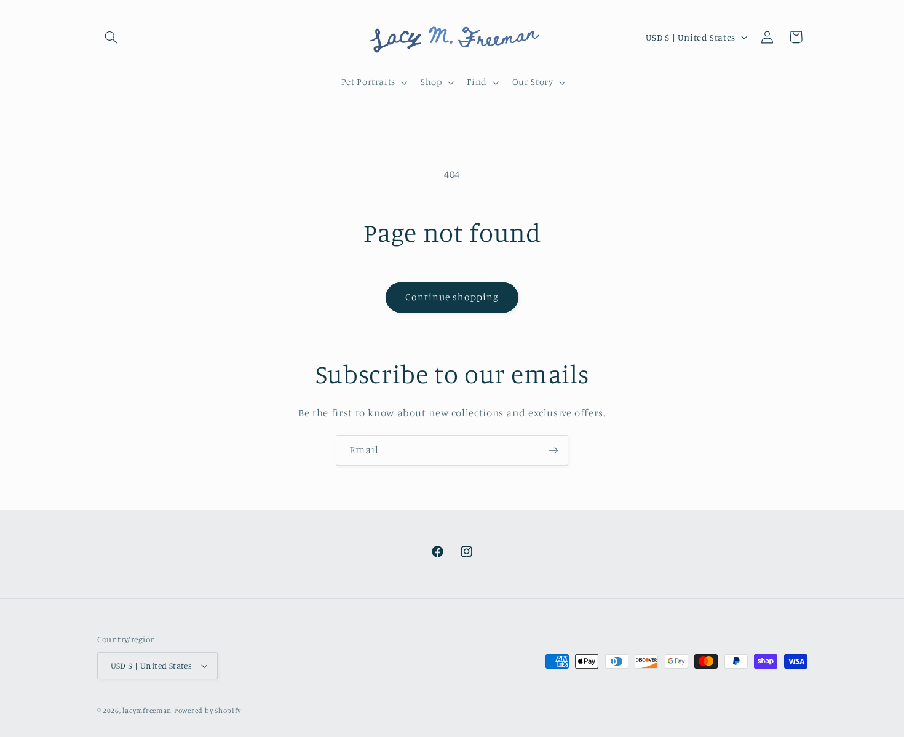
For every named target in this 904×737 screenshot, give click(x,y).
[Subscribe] (553, 450)
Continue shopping (452, 297)
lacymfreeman (147, 710)
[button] (111, 37)
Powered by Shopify (207, 710)
